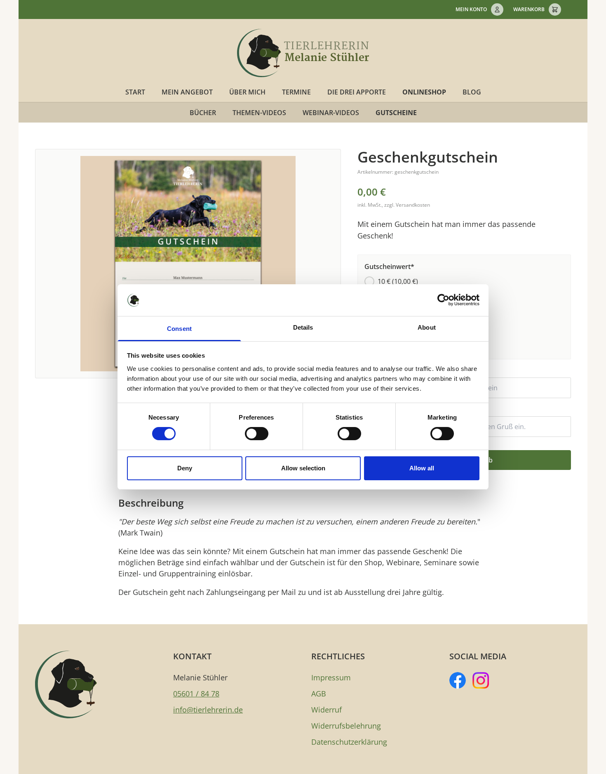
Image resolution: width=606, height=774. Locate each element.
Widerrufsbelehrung (346, 726)
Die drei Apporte (356, 92)
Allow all (421, 468)
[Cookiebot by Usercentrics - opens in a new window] (443, 300)
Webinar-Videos (331, 112)
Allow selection (303, 468)
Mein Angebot (187, 92)
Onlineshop (424, 92)
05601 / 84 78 (196, 693)
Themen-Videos (259, 112)
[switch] (256, 433)
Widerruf (326, 710)
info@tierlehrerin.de (208, 710)
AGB (318, 693)
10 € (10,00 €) (398, 281)
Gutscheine (396, 112)
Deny (184, 468)
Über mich (247, 92)
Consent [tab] (179, 328)
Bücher (203, 112)
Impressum (331, 677)
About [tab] (427, 327)
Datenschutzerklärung (349, 742)
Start (135, 92)
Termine (296, 92)
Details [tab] (303, 327)
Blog (472, 92)
